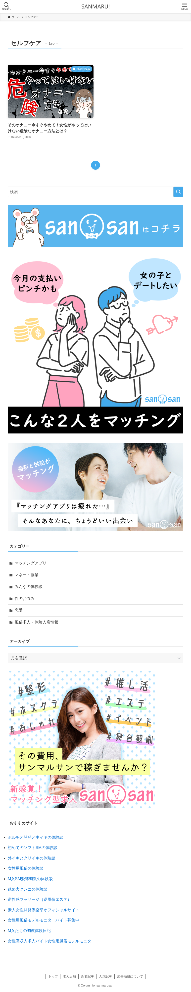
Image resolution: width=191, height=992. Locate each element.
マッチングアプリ (31, 563)
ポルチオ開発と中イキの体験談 (35, 837)
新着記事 (87, 976)
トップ (53, 976)
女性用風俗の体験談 (26, 868)
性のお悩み (25, 598)
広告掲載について (130, 976)
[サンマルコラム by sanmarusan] (95, 6)
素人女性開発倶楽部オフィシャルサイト (43, 910)
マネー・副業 (27, 575)
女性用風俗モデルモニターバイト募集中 (43, 920)
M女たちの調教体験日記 (29, 930)
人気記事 (105, 976)
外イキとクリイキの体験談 (31, 858)
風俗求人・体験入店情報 (36, 622)
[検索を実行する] (178, 192)
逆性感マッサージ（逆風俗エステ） (39, 899)
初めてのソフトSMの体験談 (32, 848)
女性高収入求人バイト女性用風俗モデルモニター (51, 941)
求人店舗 (69, 976)
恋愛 (19, 610)
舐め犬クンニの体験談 (28, 889)
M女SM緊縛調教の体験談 (30, 879)
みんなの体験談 (29, 586)
